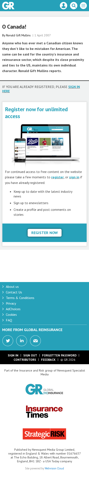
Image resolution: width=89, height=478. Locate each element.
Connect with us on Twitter (7, 340)
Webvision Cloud (54, 468)
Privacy (11, 303)
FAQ (9, 320)
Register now (44, 232)
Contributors (25, 360)
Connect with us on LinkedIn (21, 340)
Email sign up (35, 340)
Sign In (13, 355)
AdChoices (13, 309)
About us (12, 286)
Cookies (11, 314)
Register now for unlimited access (36, 113)
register (57, 177)
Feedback (48, 360)
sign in (74, 177)
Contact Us (14, 292)
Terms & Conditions (20, 298)
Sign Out (30, 355)
